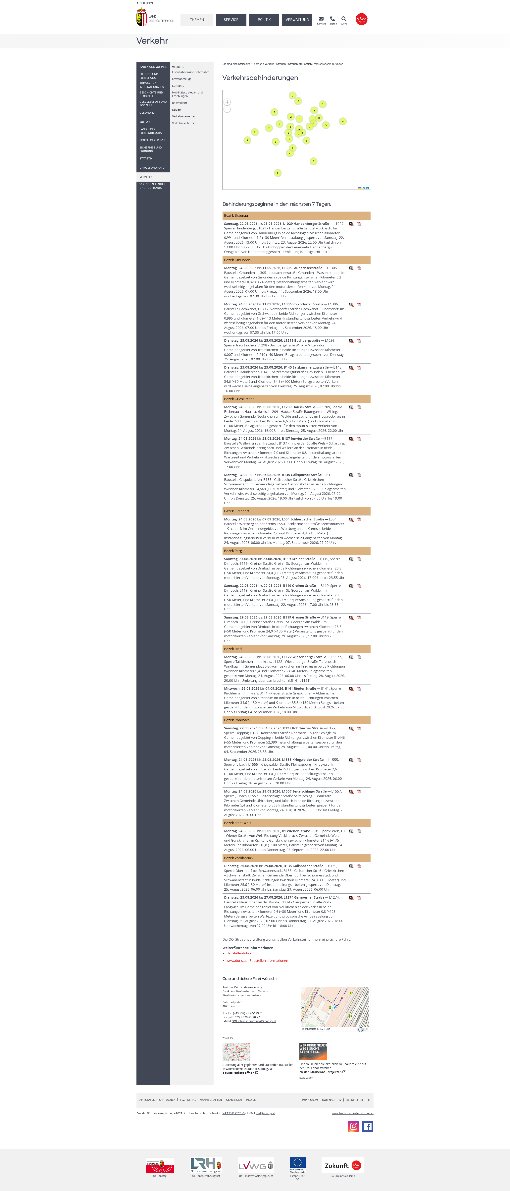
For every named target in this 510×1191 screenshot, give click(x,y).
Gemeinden (234, 1100)
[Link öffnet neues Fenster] (362, 16)
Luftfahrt (178, 86)
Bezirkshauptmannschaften (201, 1100)
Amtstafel (147, 1100)
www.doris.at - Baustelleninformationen (257, 960)
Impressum (310, 1100)
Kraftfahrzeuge (181, 79)
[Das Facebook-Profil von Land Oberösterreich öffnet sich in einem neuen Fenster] (368, 1126)
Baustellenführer (240, 953)
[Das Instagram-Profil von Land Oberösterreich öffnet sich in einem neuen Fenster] (354, 1126)
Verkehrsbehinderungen (328, 64)
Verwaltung (297, 20)
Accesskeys (146, 3)
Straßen (177, 109)
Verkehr (178, 67)
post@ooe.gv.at (265, 1113)
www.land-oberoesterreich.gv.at (353, 1113)
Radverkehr (179, 103)
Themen (197, 20)
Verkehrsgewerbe (183, 116)
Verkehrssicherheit (184, 123)
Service (231, 20)
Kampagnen (167, 1100)
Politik (264, 20)
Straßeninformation (300, 64)
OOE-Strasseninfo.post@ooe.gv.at (254, 1021)
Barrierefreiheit (358, 1100)
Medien (251, 1100)
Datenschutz (332, 1100)
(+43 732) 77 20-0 (233, 1113)
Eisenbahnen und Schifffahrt (190, 72)
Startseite (244, 64)
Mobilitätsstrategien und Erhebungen (187, 94)
